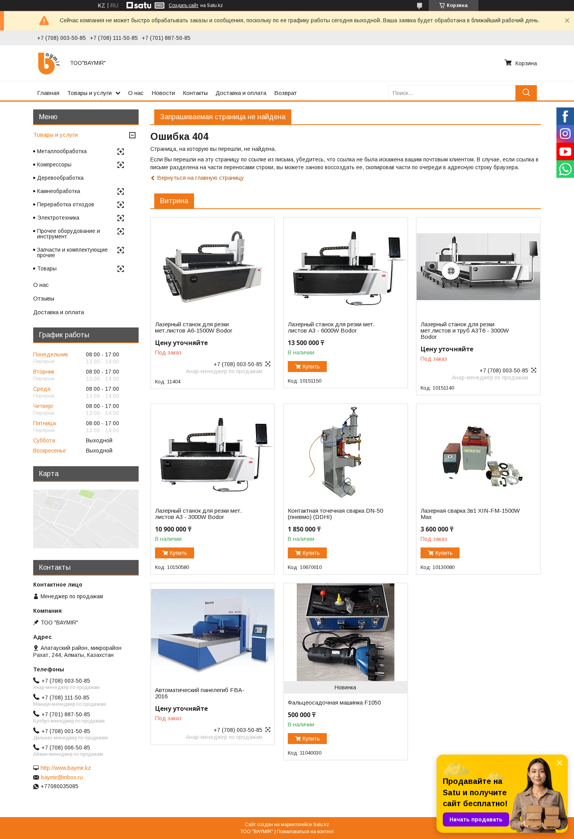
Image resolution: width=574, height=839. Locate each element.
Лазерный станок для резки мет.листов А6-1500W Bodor (193, 327)
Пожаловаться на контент (305, 831)
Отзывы (43, 298)
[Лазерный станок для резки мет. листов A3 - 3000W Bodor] (212, 453)
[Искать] (526, 92)
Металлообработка (62, 151)
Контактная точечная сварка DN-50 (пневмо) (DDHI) (335, 514)
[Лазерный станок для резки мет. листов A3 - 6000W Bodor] (345, 266)
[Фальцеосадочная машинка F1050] (345, 632)
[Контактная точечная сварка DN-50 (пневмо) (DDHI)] (345, 453)
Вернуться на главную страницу (200, 177)
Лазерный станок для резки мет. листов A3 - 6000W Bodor (331, 327)
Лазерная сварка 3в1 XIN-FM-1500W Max (470, 514)
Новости (163, 92)
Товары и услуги (89, 92)
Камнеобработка (58, 191)
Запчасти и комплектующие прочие (72, 252)
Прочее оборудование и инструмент (68, 234)
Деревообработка (60, 178)
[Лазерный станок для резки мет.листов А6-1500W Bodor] (212, 266)
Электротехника (58, 218)
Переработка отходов (65, 204)
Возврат (285, 92)
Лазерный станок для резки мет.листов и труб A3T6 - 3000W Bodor (465, 330)
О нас (136, 92)
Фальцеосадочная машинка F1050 (334, 702)
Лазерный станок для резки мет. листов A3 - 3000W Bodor (198, 514)
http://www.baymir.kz (66, 768)
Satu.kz (321, 824)
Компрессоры (54, 164)
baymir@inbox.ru (62, 777)
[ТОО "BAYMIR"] (49, 63)
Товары (47, 268)
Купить (311, 366)
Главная (48, 92)
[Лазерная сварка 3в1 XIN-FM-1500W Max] (478, 453)
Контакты (195, 92)
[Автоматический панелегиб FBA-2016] (212, 632)
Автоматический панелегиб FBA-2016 (199, 693)
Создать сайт (183, 5)
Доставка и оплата (241, 92)
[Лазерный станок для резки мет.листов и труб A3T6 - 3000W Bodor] (478, 266)
